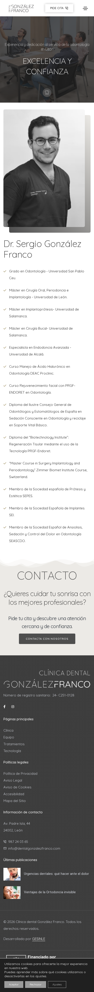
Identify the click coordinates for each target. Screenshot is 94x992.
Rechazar (36, 984)
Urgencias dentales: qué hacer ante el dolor (56, 874)
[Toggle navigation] (85, 8)
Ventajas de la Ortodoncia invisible (50, 892)
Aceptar (14, 984)
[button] (47, 639)
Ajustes (57, 984)
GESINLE (38, 939)
